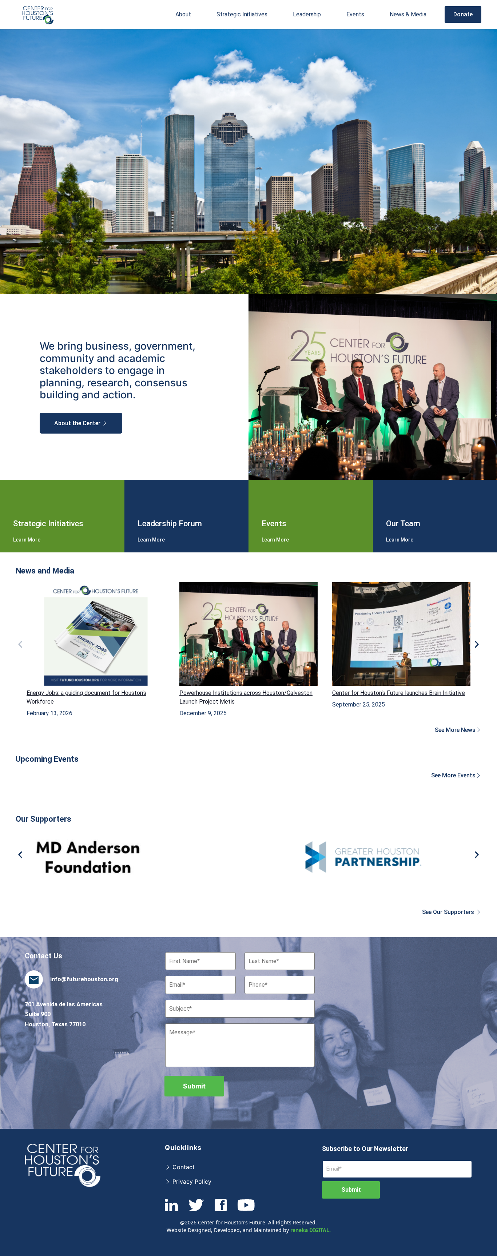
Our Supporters (43, 819)
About (183, 14)
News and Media (45, 570)
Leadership (307, 14)
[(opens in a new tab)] (96, 634)
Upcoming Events (47, 759)
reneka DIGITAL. (310, 1230)
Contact (183, 1167)
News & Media (408, 14)
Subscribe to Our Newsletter (365, 1148)
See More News (455, 729)
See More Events (453, 775)
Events (355, 14)
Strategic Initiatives (241, 14)
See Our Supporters (449, 912)
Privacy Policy (191, 1181)
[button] (183, 14)
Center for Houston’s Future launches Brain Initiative (398, 692)
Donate (463, 14)
